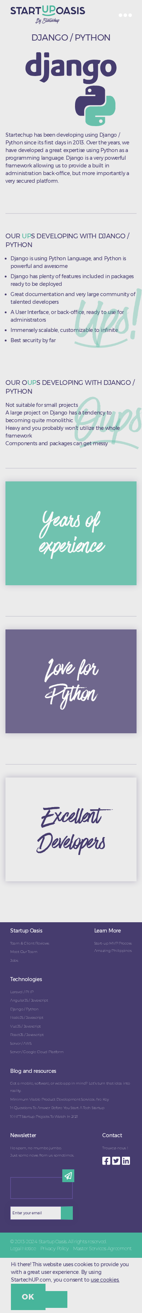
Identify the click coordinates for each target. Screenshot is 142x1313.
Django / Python (24, 1009)
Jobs (14, 960)
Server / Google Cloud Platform (37, 1051)
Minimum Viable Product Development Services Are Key (59, 1099)
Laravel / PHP (21, 992)
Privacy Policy (54, 1248)
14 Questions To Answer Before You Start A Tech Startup (57, 1107)
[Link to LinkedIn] (127, 1159)
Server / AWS (21, 1043)
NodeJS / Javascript (26, 1017)
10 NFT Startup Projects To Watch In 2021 (44, 1116)
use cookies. (105, 1279)
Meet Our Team (23, 951)
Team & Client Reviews (29, 943)
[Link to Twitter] (117, 1159)
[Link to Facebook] (107, 1159)
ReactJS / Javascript (26, 1034)
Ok (28, 1296)
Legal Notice (23, 1248)
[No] (56, 1299)
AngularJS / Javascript (29, 1000)
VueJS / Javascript (25, 1026)
